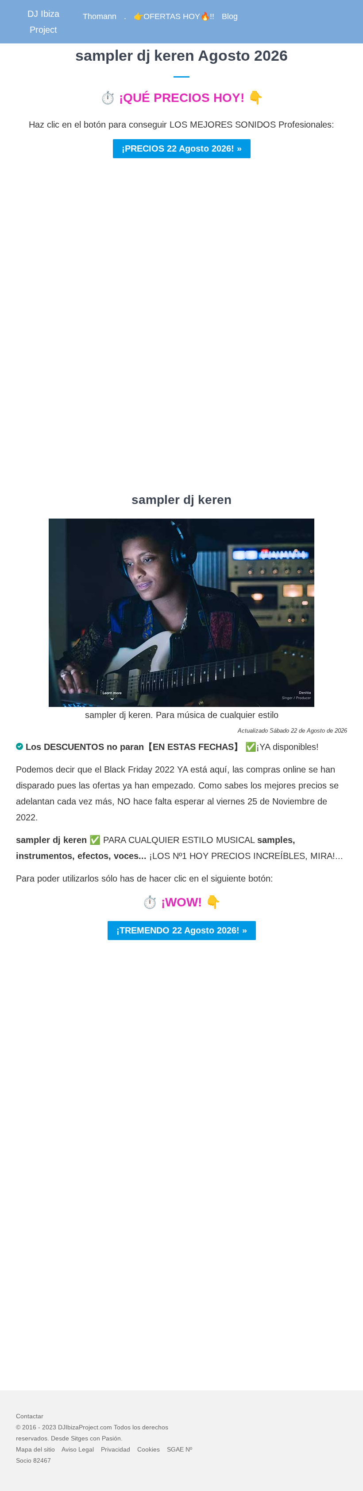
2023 (49, 1427)
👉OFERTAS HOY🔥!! (174, 16)
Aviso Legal (78, 1449)
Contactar (29, 1416)
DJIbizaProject (78, 1427)
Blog (230, 16)
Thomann (99, 16)
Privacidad (115, 1449)
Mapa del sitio (35, 1449)
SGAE (175, 1449)
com (106, 1427)
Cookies (148, 1449)
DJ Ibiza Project (43, 22)
